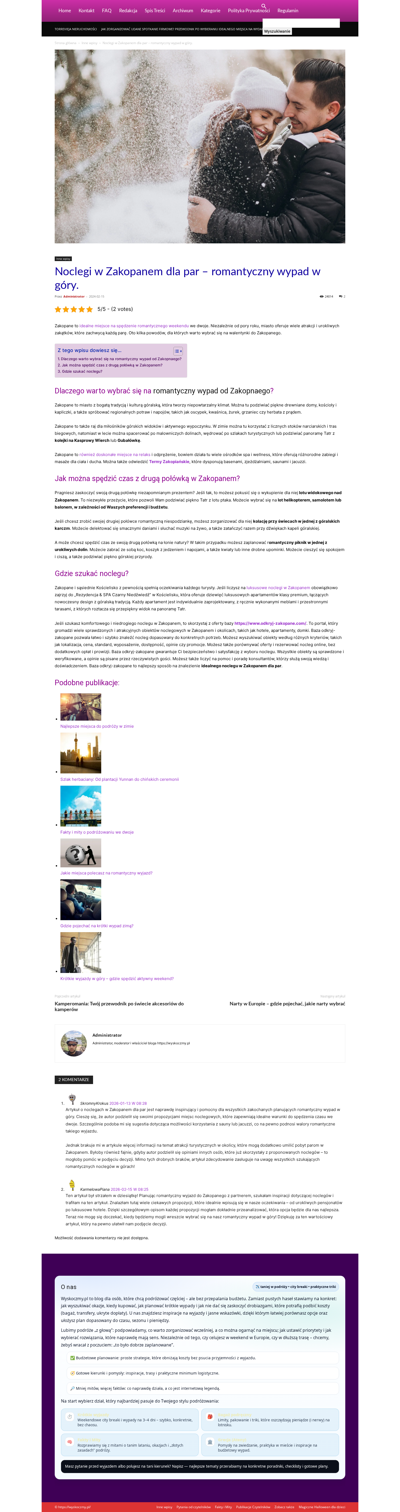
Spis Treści (155, 10)
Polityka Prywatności (249, 10)
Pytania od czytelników (194, 1507)
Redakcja (128, 10)
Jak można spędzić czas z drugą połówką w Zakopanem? (112, 365)
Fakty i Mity (223, 1507)
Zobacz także (284, 1507)
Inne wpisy (89, 43)
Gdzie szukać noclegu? (82, 371)
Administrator (74, 296)
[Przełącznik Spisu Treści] (175, 351)
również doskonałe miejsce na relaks (114, 454)
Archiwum (183, 10)
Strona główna (65, 43)
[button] (263, 7)
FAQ (107, 10)
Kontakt (86, 10)
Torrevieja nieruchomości (76, 29)
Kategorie (210, 10)
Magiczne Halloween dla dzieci (322, 1507)
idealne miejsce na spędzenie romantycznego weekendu (134, 325)
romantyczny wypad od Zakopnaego (211, 391)
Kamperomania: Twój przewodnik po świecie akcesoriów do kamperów (119, 1007)
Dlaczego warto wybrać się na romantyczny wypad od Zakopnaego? (121, 359)
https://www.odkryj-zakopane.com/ (270, 623)
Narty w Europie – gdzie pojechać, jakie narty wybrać (287, 1004)
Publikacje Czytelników (253, 1507)
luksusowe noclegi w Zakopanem (278, 587)
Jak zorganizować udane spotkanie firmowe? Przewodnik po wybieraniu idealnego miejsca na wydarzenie (186, 29)
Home (65, 10)
